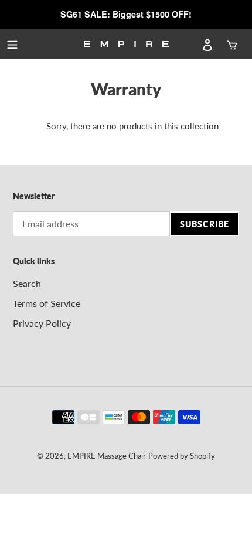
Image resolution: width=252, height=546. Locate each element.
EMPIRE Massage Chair (106, 455)
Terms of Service (46, 303)
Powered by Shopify (181, 455)
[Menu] (12, 44)
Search (27, 283)
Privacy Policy (42, 323)
